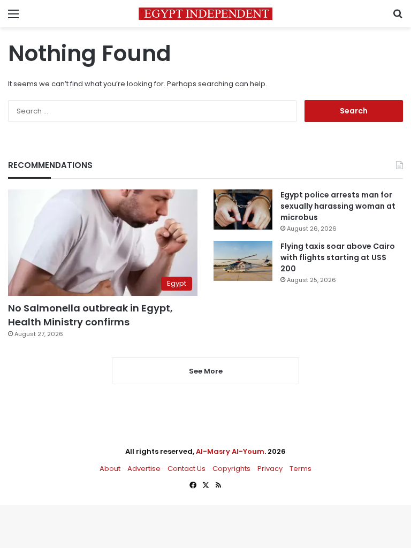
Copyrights (231, 468)
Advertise (144, 468)
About (110, 468)
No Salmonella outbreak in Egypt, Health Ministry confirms (90, 314)
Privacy (270, 468)
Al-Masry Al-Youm (230, 451)
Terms (300, 468)
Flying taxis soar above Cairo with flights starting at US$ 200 (337, 257)
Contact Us (187, 468)
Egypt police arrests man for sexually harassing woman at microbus (337, 206)
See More (206, 371)
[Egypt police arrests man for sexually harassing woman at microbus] (243, 209)
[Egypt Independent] (205, 13)
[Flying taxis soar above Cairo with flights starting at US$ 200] (243, 261)
